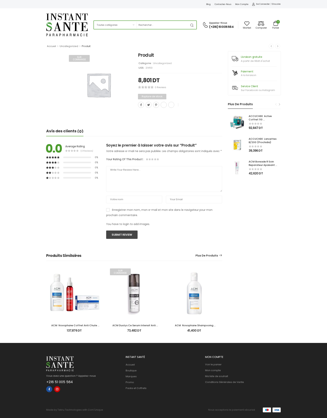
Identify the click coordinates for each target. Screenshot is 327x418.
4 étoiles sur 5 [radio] (155, 159)
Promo (130, 382)
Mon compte (241, 4)
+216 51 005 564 (59, 382)
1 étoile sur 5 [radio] (147, 159)
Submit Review (122, 235)
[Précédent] (271, 46)
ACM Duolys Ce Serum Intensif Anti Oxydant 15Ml (134, 327)
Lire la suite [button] (134, 332)
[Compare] (139, 113)
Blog (208, 4)
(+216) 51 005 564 (221, 27)
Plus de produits (206, 255)
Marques (131, 376)
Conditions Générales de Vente (224, 382)
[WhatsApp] (164, 105)
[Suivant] (277, 46)
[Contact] (205, 25)
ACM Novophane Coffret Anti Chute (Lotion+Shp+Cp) (74, 327)
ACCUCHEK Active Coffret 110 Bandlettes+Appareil (262, 119)
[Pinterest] (156, 105)
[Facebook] (141, 105)
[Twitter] (149, 105)
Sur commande (79, 58)
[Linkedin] (171, 105)
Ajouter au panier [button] (74, 332)
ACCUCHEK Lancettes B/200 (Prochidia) (263, 140)
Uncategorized (69, 46)
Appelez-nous (218, 23)
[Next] (279, 104)
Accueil (51, 46)
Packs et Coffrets (136, 388)
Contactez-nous (222, 4)
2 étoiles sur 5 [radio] (150, 159)
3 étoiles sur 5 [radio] (152, 159)
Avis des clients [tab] (64, 131)
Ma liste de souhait (216, 376)
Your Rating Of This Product (125, 159)
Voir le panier (213, 364)
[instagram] (57, 389)
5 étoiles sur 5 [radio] (157, 159)
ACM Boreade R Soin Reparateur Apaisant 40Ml (262, 165)
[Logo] (67, 24)
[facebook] (49, 389)
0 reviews (160, 87)
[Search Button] (192, 25)
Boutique (131, 370)
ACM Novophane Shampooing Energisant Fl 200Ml (194, 327)
